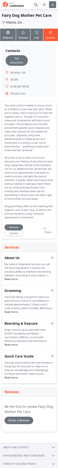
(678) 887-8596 (19, 86)
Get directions (16, 60)
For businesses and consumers (24, 455)
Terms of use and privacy (20, 464)
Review (23, 37)
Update (13, 233)
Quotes (50, 37)
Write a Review (18, 420)
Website (8, 37)
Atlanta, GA (14, 22)
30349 (14, 79)
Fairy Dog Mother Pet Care (27, 15)
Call (36, 37)
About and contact (16, 447)
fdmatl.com (18, 93)
